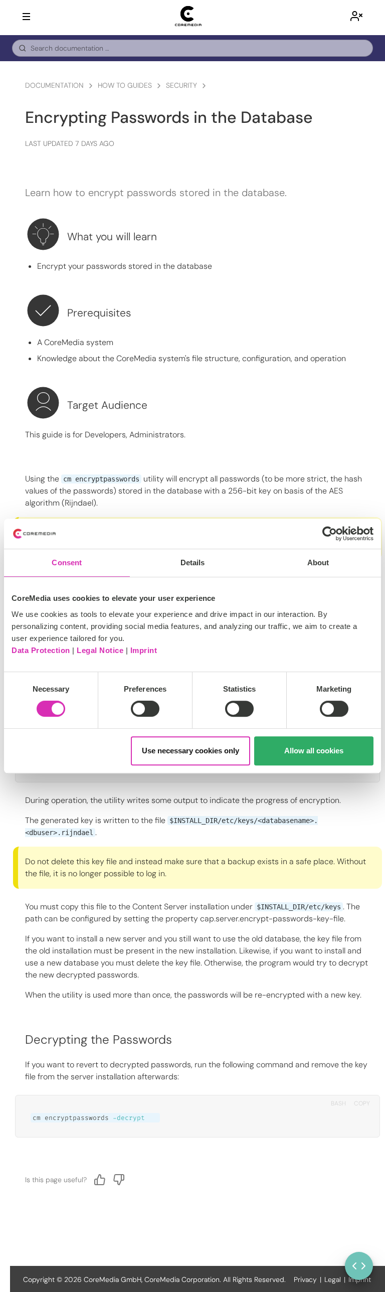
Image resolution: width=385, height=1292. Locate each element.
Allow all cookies (313, 750)
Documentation (54, 85)
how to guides (125, 85)
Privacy (305, 1279)
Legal (332, 1279)
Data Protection (41, 650)
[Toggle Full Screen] (359, 1266)
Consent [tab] (67, 562)
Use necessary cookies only (190, 750)
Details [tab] (192, 562)
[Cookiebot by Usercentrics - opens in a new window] (329, 533)
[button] (356, 18)
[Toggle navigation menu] (26, 17)
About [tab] (318, 562)
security (181, 85)
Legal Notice (100, 650)
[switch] (145, 709)
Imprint (143, 650)
